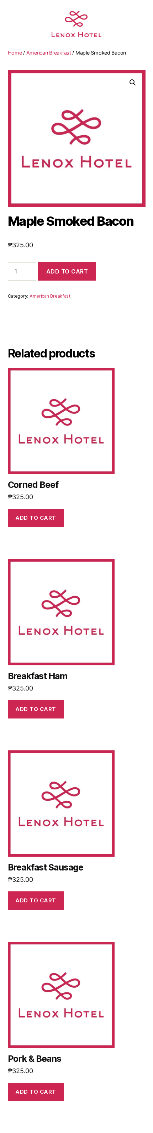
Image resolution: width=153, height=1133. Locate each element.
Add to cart (67, 271)
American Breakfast (48, 53)
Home (15, 53)
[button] (132, 82)
